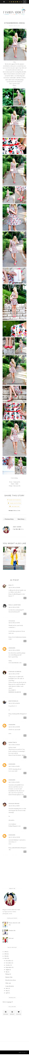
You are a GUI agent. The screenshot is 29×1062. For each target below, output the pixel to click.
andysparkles (13, 701)
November (8, 963)
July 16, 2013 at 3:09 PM (14, 650)
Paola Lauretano (15, 605)
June (7, 988)
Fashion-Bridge (14, 803)
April (7, 993)
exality (11, 585)
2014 (5, 956)
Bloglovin (18, 1014)
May (7, 990)
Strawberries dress (10, 980)
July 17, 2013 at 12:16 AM (14, 744)
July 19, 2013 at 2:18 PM (14, 805)
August (7, 969)
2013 (5, 958)
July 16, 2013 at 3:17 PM (14, 673)
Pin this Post (15, 506)
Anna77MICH (13, 742)
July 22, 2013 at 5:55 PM (14, 837)
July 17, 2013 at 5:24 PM (14, 766)
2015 (5, 954)
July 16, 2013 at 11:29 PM (14, 727)
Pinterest (12, 1014)
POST (13, 690)
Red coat (11, 938)
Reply (25, 613)
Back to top (22, 1052)
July (7, 972)
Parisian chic (8, 566)
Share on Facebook (15, 499)
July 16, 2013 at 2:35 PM (14, 622)
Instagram (5, 1014)
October (8, 965)
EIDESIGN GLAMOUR (15, 692)
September (9, 967)
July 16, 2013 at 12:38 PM (14, 587)
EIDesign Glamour (15, 671)
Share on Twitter (15, 503)
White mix (8, 983)
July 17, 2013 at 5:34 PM (14, 782)
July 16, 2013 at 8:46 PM (14, 703)
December (8, 960)
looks (18, 510)
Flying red (8, 974)
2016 (5, 951)
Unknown (12, 648)
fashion (15, 510)
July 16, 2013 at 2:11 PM (14, 607)
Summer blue (8, 977)
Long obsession (9, 986)
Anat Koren (17, 526)
